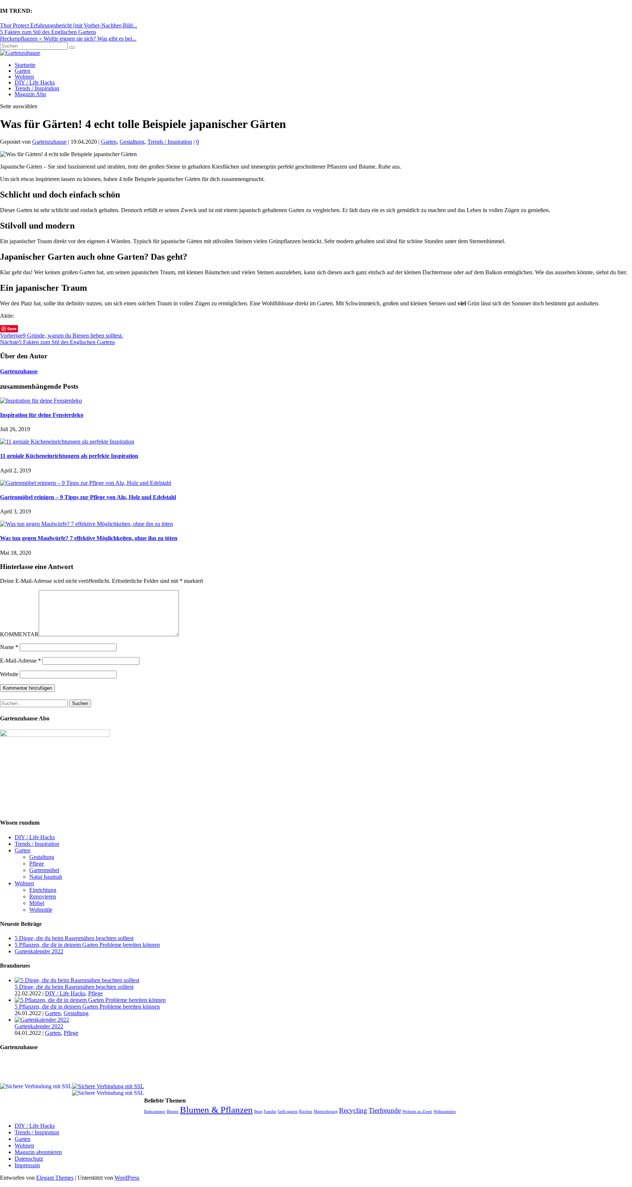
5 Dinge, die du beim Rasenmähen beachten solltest (74, 938)
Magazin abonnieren (38, 1152)
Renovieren (42, 896)
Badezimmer (154, 1111)
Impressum (27, 1165)
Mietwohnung (326, 1111)
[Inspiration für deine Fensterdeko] (41, 400)
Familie (270, 1111)
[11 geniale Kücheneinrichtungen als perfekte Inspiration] (67, 441)
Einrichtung (42, 890)
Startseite (25, 65)
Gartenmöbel (44, 870)
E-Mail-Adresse (20, 660)
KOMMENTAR (19, 634)
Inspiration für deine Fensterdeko (41, 415)
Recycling (353, 1110)
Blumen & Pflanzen (216, 1110)
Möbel (36, 903)
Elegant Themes (55, 1178)
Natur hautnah (45, 877)
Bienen (172, 1111)
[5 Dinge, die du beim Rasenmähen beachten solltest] (77, 980)
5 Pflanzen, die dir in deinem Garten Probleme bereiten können (87, 945)
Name (9, 647)
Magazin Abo (30, 94)
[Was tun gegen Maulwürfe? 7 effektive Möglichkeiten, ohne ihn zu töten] (86, 524)
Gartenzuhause (49, 142)
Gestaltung (132, 142)
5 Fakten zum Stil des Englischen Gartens (48, 32)
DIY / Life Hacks (35, 82)
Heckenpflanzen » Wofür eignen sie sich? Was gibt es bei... (68, 38)
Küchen (305, 1111)
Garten (22, 71)
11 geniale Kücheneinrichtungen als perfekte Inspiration (69, 456)
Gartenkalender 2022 (39, 951)
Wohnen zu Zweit (417, 1111)
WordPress (126, 1178)
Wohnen (24, 77)
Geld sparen (288, 1111)
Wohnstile (40, 910)
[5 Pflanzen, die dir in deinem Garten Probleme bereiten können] (90, 1000)
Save (11, 328)
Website (9, 674)
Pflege (36, 863)
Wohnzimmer (444, 1111)
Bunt (258, 1111)
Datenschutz (29, 1159)
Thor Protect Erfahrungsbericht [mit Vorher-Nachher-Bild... (68, 25)
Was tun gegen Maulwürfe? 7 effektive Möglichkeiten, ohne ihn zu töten (88, 538)
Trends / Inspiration (37, 88)
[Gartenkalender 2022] (42, 1020)
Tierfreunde (385, 1110)
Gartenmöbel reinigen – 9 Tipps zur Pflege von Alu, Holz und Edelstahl (88, 497)
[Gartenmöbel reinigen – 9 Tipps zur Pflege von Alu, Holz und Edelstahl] (85, 483)
